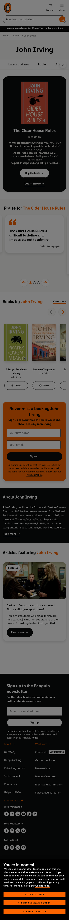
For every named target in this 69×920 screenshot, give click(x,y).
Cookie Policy (42, 885)
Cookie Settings (34, 894)
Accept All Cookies (34, 911)
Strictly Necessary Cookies (34, 902)
